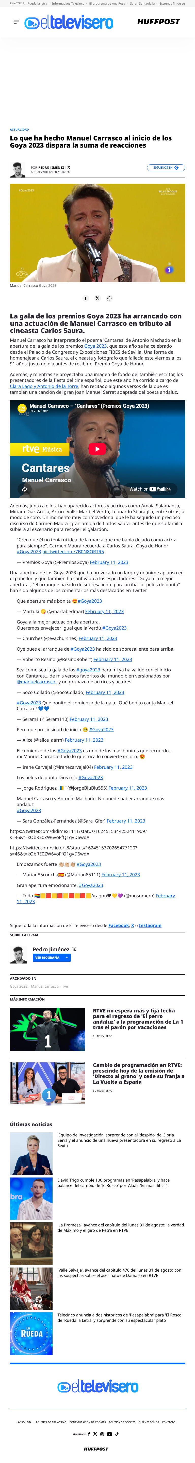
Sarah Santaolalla (142, 3)
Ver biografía (47, 957)
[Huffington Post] (159, 22)
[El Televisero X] (95, 1434)
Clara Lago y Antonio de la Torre (44, 386)
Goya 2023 (95, 346)
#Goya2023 (29, 552)
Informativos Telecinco (68, 3)
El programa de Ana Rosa (107, 3)
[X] (68, 167)
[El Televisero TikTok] (117, 1434)
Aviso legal (25, 1422)
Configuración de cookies (88, 1422)
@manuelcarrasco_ (37, 682)
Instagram (150, 925)
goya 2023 (18, 986)
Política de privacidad (51, 1422)
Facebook (118, 925)
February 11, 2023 (109, 562)
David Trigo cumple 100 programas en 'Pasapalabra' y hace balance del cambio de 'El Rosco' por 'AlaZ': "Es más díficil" (114, 1182)
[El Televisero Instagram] (102, 1434)
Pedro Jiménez (51, 167)
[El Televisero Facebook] (89, 1434)
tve (65, 986)
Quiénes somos (148, 1422)
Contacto (168, 1422)
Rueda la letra (37, 3)
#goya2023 (88, 670)
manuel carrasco (45, 986)
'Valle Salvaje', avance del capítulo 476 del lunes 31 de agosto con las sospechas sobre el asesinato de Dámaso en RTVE (120, 1273)
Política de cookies (122, 1422)
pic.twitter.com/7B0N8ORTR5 (73, 552)
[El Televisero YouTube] (109, 1434)
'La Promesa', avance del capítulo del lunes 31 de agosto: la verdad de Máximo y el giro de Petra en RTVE (121, 1227)
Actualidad (19, 130)
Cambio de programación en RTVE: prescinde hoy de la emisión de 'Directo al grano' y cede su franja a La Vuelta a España (139, 1073)
